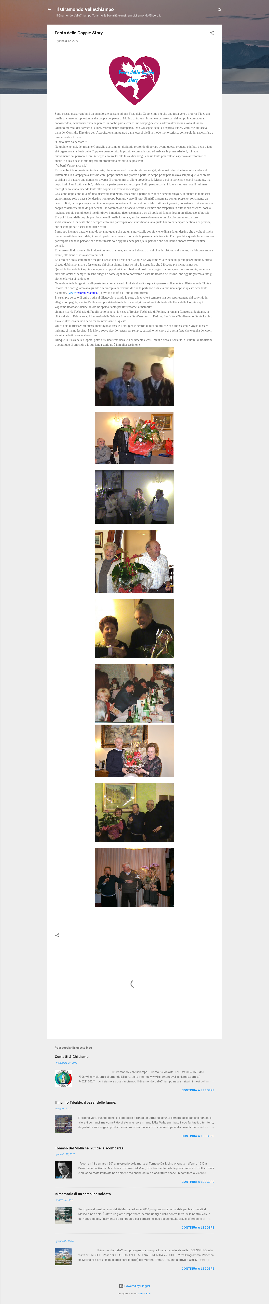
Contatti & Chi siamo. (72, 1057)
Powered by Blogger (137, 1286)
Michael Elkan (144, 1293)
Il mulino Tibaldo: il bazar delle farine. (85, 1102)
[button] (212, 33)
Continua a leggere (198, 1090)
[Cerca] (219, 11)
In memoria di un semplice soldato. (83, 1194)
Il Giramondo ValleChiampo (85, 9)
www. (72, 292)
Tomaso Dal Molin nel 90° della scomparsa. (89, 1148)
